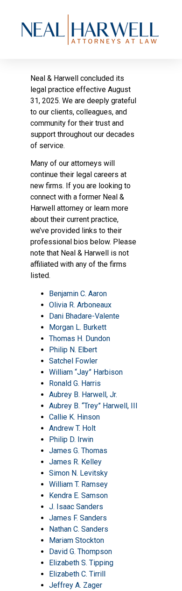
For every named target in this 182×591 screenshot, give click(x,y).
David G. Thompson (80, 551)
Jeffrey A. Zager (75, 585)
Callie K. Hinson (74, 417)
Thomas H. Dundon (79, 338)
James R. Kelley (75, 461)
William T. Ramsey (78, 484)
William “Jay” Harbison (86, 372)
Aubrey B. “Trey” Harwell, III (93, 405)
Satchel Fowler (73, 360)
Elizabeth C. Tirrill (77, 574)
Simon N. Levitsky (78, 473)
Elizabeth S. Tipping (81, 562)
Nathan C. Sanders (78, 529)
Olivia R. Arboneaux (80, 304)
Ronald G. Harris (75, 383)
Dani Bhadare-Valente (84, 316)
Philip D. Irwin (71, 439)
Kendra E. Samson (78, 495)
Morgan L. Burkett (77, 327)
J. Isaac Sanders (76, 506)
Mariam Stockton (76, 540)
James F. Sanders (78, 517)
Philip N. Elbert (73, 349)
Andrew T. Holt (72, 428)
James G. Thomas (78, 450)
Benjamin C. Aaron (78, 293)
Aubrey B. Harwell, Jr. (83, 394)
